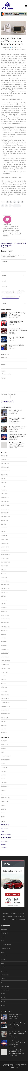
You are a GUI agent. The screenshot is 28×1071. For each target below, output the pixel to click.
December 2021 (5, 615)
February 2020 (5, 695)
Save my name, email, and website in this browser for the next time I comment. (13, 292)
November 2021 (5, 619)
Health (3, 778)
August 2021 (4, 630)
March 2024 (4, 539)
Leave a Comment (21, 49)
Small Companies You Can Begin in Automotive (16, 321)
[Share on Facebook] (7, 201)
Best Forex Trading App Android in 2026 (15, 411)
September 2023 (5, 562)
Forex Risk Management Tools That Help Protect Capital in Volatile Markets (17, 436)
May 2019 (3, 729)
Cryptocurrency (6, 756)
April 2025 (4, 490)
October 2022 (5, 584)
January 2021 (5, 653)
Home (2, 831)
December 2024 (5, 505)
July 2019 (3, 721)
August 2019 (4, 717)
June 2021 (3, 634)
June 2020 (3, 679)
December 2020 (5, 657)
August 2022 (4, 592)
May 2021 (3, 638)
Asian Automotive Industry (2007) (16, 345)
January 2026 (5, 463)
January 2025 (5, 501)
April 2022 (4, 607)
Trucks (3, 816)
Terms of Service (6, 834)
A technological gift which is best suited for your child (6, 245)
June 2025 (3, 482)
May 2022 (3, 603)
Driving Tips (4, 767)
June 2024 (3, 528)
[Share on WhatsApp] (18, 201)
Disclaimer (4, 847)
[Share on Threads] (10, 205)
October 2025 (5, 467)
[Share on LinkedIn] (14, 201)
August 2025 (4, 474)
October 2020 (5, 664)
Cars (2, 752)
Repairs (3, 790)
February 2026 (5, 459)
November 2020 (5, 660)
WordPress (21, 1065)
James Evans (6, 47)
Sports (3, 805)
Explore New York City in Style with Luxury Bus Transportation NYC (17, 314)
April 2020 (4, 687)
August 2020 (4, 672)
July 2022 (3, 596)
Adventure (4, 741)
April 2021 (4, 641)
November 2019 (5, 706)
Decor (3, 763)
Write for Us (4, 841)
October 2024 (5, 512)
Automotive (10, 49)
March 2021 (4, 645)
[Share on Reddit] (2, 205)
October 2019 (5, 710)
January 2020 (5, 698)
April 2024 (4, 535)
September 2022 (5, 588)
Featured (3, 771)
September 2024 (5, 516)
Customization (5, 759)
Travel (3, 813)
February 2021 (5, 649)
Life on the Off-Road (20, 243)
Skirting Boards (5, 797)
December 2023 (5, 550)
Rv (1, 794)
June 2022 (3, 600)
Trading (3, 809)
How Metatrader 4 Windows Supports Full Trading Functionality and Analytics (17, 444)
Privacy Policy (5, 824)
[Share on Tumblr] (6, 205)
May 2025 (3, 486)
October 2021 (5, 622)
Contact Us (4, 828)
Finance (3, 775)
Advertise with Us (6, 837)
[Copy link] (16, 205)
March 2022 (4, 611)
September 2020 (5, 668)
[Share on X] (10, 201)
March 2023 (4, 577)
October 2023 (5, 558)
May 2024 (3, 531)
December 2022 (5, 581)
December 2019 (5, 702)
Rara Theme (8, 1065)
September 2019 (5, 713)
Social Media (4, 801)
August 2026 (4, 455)
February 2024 (5, 543)
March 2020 (4, 691)
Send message (7, 401)
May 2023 (3, 573)
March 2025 (4, 493)
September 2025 (5, 471)
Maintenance (4, 786)
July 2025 (3, 478)
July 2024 (3, 524)
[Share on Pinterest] (22, 201)
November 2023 (5, 554)
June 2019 (3, 725)
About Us (3, 844)
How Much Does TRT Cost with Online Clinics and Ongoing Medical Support (17, 428)
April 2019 (4, 732)
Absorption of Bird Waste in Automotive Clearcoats (16, 338)
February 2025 (5, 497)
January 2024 (5, 547)
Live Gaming (4, 782)
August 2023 (4, 566)
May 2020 (3, 683)
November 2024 (5, 509)
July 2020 (3, 676)
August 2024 (4, 520)
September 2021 (5, 626)
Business (3, 748)
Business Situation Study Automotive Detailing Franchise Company (18, 330)
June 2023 (3, 569)
